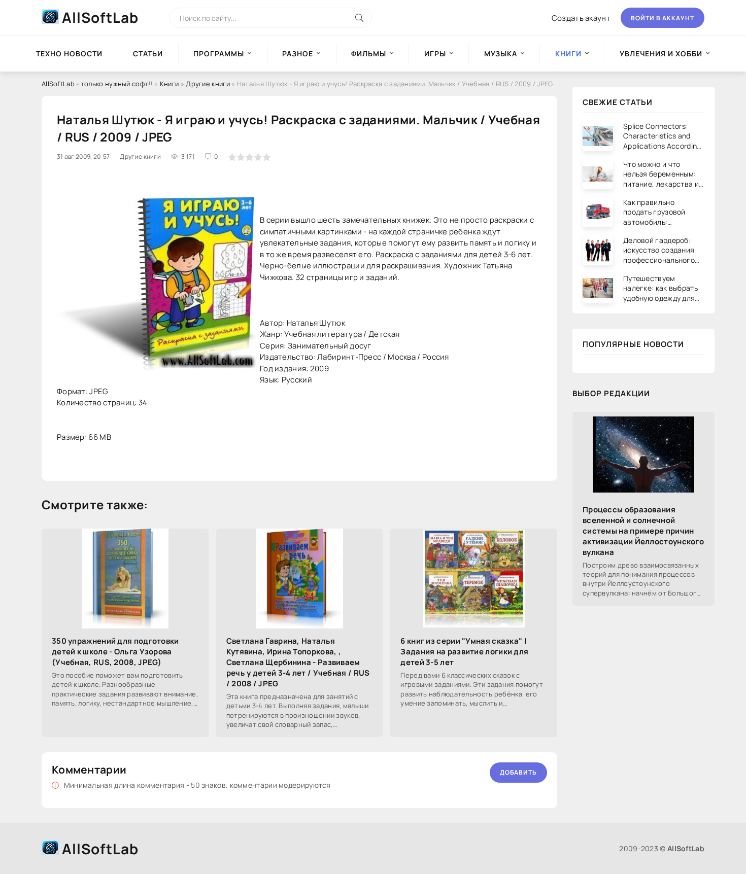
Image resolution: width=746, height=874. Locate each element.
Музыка (500, 53)
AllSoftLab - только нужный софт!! (97, 83)
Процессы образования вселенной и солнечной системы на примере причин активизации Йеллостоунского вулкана (643, 530)
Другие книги (208, 83)
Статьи (148, 53)
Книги (169, 83)
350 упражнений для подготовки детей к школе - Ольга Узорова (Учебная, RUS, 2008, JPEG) (115, 652)
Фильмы (368, 53)
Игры (435, 53)
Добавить (518, 772)
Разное (297, 53)
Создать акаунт (581, 18)
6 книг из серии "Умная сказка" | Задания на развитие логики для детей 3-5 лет (464, 652)
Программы (218, 53)
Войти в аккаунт (662, 18)
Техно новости (69, 53)
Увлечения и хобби (661, 53)
